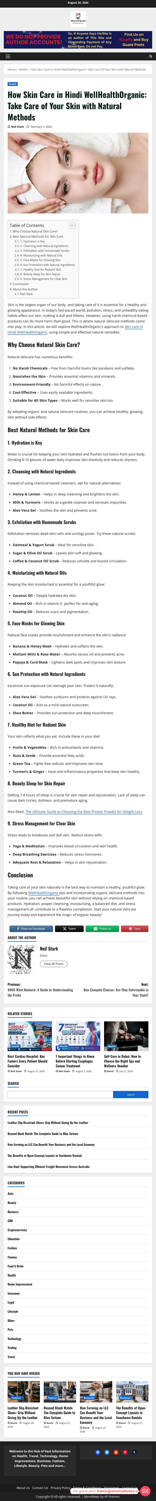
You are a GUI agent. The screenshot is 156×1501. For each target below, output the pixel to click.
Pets (10, 1329)
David (110, 1071)
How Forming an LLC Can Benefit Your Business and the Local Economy (51, 1144)
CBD (10, 1220)
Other (11, 1320)
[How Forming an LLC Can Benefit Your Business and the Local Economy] (96, 1392)
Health (13, 84)
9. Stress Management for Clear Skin (43, 279)
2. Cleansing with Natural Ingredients (44, 246)
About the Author (25, 289)
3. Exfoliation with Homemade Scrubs (44, 250)
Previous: (40, 990)
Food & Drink (15, 1266)
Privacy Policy (60, 1488)
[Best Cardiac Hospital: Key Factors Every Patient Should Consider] (30, 1036)
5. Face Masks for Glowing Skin (40, 260)
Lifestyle (13, 1311)
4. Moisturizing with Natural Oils (41, 255)
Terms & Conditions (87, 1488)
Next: (116, 990)
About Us (23, 1488)
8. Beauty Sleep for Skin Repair (40, 274)
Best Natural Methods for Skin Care (38, 236)
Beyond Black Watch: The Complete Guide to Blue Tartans (43, 1133)
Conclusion (21, 284)
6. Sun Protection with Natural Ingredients (47, 265)
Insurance (14, 1293)
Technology (14, 1338)
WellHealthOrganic (43, 892)
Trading (12, 1347)
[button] (8, 56)
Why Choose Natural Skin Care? (35, 231)
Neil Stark (17, 126)
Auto (11, 1193)
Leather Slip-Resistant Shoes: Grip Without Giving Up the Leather (48, 1122)
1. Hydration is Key (32, 241)
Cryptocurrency (17, 1230)
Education (14, 1239)
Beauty (12, 1202)
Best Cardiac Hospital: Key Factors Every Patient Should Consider (27, 1061)
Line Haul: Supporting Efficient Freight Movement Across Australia (48, 1166)
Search (13, 1083)
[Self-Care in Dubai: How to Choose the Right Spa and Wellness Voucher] (126, 1036)
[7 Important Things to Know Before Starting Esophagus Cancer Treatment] (78, 1036)
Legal (11, 1302)
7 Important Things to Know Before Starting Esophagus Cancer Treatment (75, 1061)
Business (13, 1211)
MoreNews (91, 1497)
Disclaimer (111, 1488)
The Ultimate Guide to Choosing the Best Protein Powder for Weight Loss (83, 811)
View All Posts (54, 964)
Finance (12, 1257)
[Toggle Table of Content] (70, 225)
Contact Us (40, 1488)
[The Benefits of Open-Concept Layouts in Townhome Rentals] (132, 1392)
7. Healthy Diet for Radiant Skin (40, 269)
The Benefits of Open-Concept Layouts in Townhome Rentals (45, 1155)
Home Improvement (20, 1284)
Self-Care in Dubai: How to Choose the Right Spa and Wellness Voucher (122, 1061)
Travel (11, 1356)
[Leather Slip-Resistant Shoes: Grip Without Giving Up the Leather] (24, 1392)
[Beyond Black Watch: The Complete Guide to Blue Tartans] (60, 1392)
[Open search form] (150, 56)
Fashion (12, 1248)
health (112, 846)
